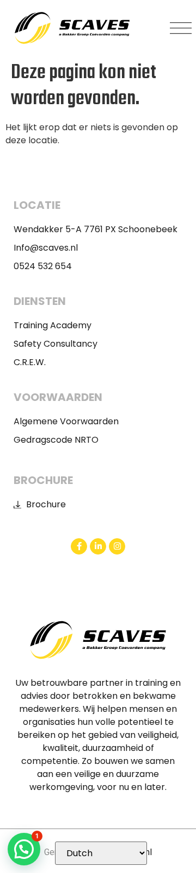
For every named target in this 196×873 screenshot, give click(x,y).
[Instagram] (117, 546)
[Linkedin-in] (98, 546)
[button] (180, 28)
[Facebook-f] (79, 546)
